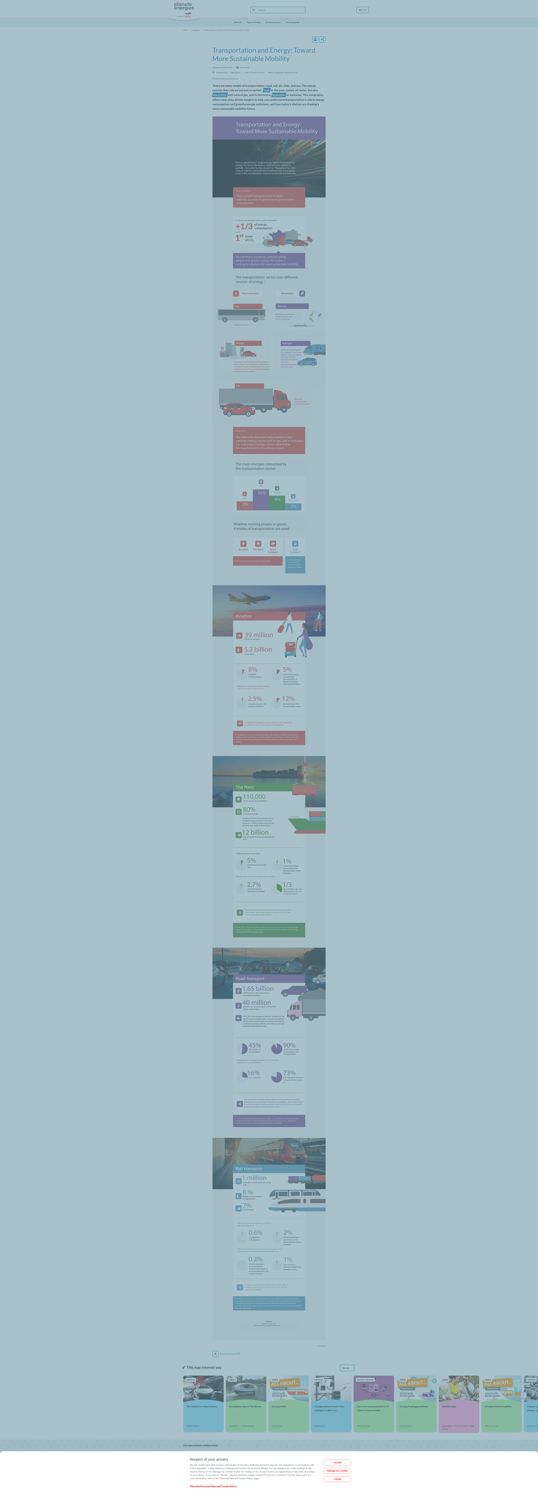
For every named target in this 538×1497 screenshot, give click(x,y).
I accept (337, 1462)
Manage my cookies (337, 1470)
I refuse (337, 1479)
